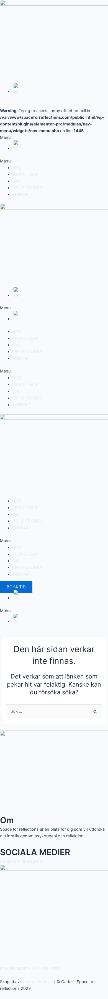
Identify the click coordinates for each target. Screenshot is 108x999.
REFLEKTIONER (27, 187)
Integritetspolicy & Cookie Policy (30, 968)
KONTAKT (21, 194)
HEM (16, 167)
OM (15, 181)
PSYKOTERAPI (26, 174)
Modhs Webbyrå (37, 981)
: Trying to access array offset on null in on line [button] (52, 124)
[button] (54, 161)
